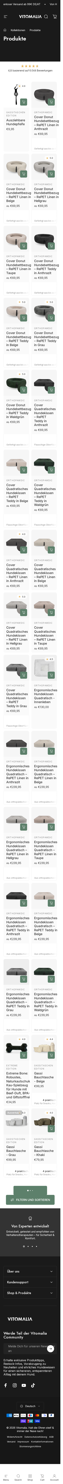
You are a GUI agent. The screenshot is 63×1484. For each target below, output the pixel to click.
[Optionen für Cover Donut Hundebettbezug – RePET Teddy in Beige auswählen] (23, 317)
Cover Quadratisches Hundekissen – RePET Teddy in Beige (17, 493)
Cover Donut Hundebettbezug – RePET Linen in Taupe (18, 267)
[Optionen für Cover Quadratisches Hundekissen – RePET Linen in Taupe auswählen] (51, 612)
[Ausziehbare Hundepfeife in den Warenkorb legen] (23, 101)
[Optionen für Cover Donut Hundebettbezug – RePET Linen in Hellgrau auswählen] (51, 173)
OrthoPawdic (43, 112)
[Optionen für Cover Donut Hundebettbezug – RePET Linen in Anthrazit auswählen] (51, 101)
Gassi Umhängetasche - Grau (18, 1293)
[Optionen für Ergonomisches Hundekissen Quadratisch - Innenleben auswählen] (51, 675)
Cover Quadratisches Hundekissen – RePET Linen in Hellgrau (17, 635)
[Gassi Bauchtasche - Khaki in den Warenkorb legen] (51, 1128)
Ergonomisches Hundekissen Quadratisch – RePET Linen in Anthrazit (18, 774)
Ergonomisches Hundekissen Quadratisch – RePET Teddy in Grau (18, 1002)
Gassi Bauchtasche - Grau (16, 1151)
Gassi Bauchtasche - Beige (44, 1077)
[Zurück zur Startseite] (5, 30)
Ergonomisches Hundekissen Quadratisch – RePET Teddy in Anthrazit (18, 926)
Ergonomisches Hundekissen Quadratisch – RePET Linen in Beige (45, 774)
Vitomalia (41, 1352)
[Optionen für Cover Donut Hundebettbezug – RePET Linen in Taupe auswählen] (23, 246)
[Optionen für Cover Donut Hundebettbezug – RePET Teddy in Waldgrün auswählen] (23, 389)
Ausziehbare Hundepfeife (15, 122)
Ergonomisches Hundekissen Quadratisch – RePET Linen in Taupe (45, 850)
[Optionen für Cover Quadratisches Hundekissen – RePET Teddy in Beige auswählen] (23, 470)
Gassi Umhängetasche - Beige (46, 1222)
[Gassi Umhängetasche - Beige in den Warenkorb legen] (51, 1199)
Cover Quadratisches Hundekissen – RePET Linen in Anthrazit (17, 573)
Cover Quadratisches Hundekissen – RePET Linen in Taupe (45, 635)
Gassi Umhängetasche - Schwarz (18, 1364)
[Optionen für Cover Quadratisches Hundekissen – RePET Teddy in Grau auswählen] (23, 675)
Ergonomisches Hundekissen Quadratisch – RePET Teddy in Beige (45, 926)
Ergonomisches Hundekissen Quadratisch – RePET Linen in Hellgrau (18, 850)
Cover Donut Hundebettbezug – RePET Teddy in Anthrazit (46, 267)
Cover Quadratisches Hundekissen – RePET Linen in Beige (45, 573)
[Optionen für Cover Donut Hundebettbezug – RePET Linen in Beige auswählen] (23, 173)
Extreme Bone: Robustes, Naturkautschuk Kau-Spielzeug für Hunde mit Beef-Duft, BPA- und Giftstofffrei (18, 1085)
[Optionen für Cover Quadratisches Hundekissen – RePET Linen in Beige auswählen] (51, 549)
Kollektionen (18, 30)
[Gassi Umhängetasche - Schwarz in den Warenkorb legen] (23, 1341)
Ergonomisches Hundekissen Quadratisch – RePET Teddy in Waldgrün (45, 1002)
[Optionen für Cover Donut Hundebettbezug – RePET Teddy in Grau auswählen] (51, 317)
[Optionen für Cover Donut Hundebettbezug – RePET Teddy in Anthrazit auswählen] (51, 246)
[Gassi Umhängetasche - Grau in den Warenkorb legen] (23, 1270)
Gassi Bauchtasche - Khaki (44, 1151)
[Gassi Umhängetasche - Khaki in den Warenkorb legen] (51, 1270)
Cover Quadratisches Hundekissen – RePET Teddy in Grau (17, 698)
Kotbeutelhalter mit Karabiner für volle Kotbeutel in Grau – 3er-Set (17, 1436)
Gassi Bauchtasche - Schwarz (16, 1222)
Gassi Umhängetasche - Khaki (46, 1293)
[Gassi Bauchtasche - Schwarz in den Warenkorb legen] (23, 1199)
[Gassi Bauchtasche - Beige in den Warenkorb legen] (51, 1055)
